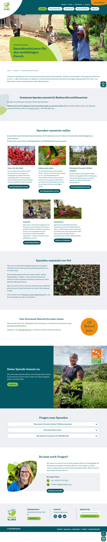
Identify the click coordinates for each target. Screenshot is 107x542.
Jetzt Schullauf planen (31, 242)
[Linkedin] (64, 516)
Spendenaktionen (25, 330)
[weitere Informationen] (100, 58)
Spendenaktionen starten (30, 70)
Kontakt (63, 4)
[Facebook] (60, 516)
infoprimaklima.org (64, 484)
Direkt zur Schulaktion (62, 240)
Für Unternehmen (55, 9)
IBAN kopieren (34, 518)
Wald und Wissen (82, 9)
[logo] (5, 5)
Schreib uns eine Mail (55, 491)
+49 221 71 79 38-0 (61, 480)
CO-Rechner (78, 4)
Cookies (84, 529)
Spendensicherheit (94, 529)
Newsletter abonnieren (89, 516)
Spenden (42, 9)
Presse (70, 4)
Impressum (67, 529)
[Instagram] (55, 516)
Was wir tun (69, 9)
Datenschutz (76, 529)
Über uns (95, 9)
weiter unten (33, 108)
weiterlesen (13, 384)
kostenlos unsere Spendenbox (32, 295)
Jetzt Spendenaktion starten (18, 186)
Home (9, 70)
